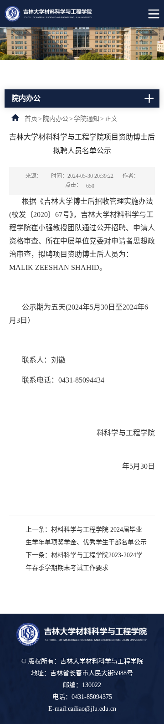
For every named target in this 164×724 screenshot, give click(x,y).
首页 (31, 118)
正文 (111, 118)
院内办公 (55, 118)
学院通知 (86, 118)
